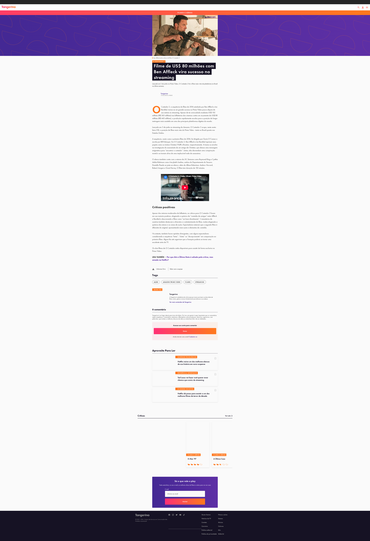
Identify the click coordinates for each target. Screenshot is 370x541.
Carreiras (205, 526)
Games (220, 518)
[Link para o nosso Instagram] (173, 515)
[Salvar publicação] (215, 358)
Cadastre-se (193, 337)
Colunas (221, 526)
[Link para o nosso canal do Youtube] (180, 515)
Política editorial (207, 530)
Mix (219, 530)
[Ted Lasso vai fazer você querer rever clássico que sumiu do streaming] (163, 379)
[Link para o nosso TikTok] (184, 515)
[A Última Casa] (223, 438)
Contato (204, 522)
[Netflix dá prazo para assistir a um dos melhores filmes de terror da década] (163, 395)
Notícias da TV (206, 518)
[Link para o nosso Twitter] (176, 515)
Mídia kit (221, 534)
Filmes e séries (222, 515)
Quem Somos (206, 515)
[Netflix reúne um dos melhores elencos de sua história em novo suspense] (163, 363)
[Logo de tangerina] (9, 7)
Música (220, 522)
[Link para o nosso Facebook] (169, 515)
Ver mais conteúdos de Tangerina (180, 302)
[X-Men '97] (198, 438)
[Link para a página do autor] (156, 94)
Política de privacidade (209, 534)
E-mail (167, 489)
